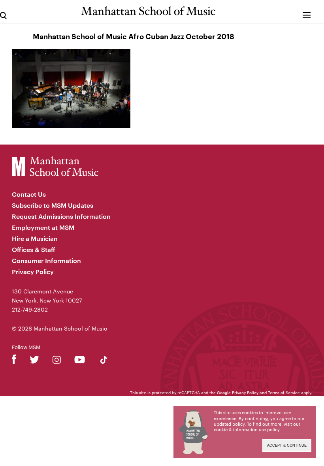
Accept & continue (287, 445)
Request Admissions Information (61, 216)
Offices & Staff (33, 249)
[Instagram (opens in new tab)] (57, 361)
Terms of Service (284, 392)
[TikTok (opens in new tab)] (103, 361)
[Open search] (3, 11)
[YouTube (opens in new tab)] (79, 361)
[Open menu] (307, 11)
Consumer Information (46, 260)
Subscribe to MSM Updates (52, 205)
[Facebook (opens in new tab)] (14, 361)
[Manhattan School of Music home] (148, 10)
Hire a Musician (35, 238)
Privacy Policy (33, 271)
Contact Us (29, 194)
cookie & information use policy (246, 429)
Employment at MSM (43, 227)
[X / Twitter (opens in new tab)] (34, 361)
